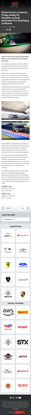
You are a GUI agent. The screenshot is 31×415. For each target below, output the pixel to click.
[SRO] (23, 385)
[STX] (23, 341)
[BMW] (8, 250)
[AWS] (8, 312)
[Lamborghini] (8, 279)
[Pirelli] (23, 312)
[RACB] (8, 385)
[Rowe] (23, 327)
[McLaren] (23, 279)
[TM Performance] (8, 356)
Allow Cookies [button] (20, 412)
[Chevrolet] (23, 250)
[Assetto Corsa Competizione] (23, 356)
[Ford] (23, 265)
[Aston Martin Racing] (8, 235)
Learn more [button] (15, 408)
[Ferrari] (8, 265)
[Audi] (23, 235)
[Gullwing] (8, 371)
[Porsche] (23, 294)
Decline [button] (11, 412)
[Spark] (23, 371)
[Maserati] (8, 341)
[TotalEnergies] (8, 327)
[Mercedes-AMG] (8, 294)
